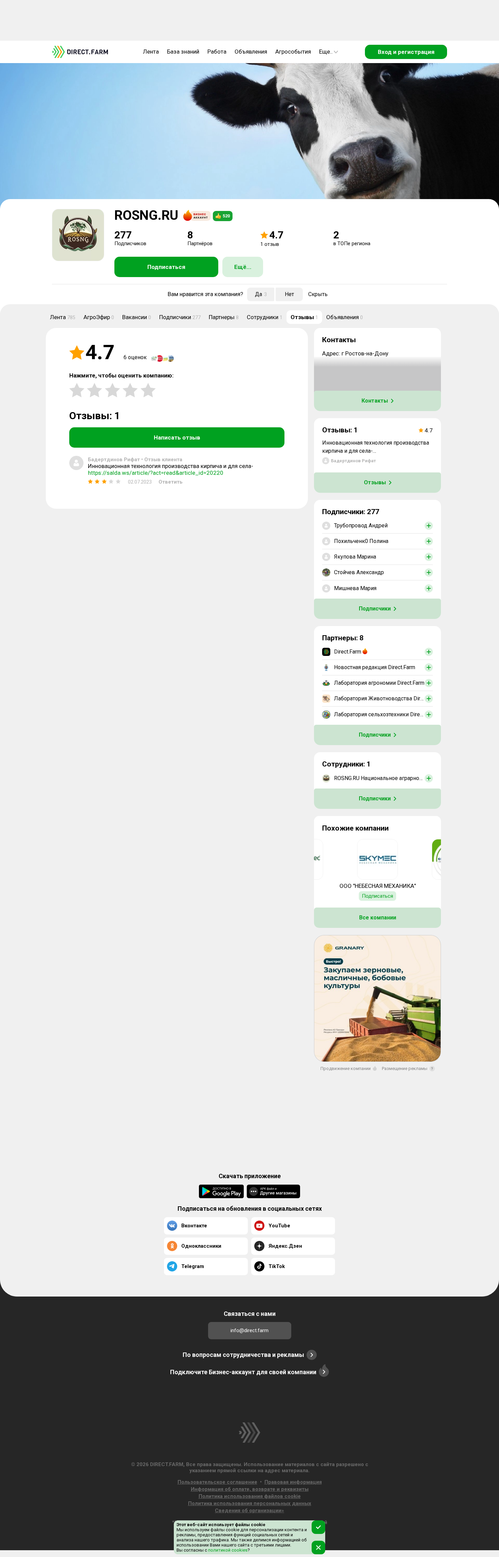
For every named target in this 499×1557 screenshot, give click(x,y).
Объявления (251, 51)
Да (261, 294)
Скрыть (318, 294)
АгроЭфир (99, 317)
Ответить (171, 482)
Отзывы (304, 317)
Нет (289, 294)
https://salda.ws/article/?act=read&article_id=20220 (155, 472)
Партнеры (224, 317)
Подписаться (166, 267)
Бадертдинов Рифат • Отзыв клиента (135, 459)
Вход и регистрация (406, 51)
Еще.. (326, 51)
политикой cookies (227, 1550)
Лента (151, 51)
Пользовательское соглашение (217, 1482)
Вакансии (136, 317)
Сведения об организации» (249, 1510)
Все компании (377, 917)
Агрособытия (293, 51)
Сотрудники (264, 317)
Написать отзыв (177, 437)
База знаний (183, 51)
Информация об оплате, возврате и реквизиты (250, 1489)
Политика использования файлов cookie (250, 1496)
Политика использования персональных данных (249, 1503)
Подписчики (180, 317)
